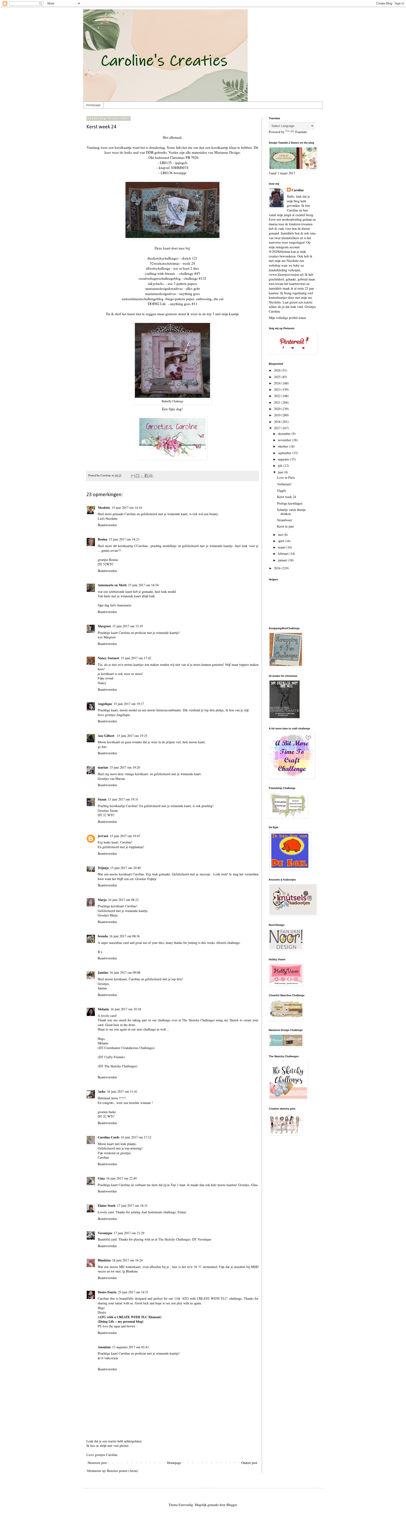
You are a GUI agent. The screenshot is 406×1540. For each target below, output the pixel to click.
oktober (283, 446)
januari (283, 560)
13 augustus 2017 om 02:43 (130, 1347)
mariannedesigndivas (160, 293)
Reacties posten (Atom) (122, 1470)
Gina (101, 1178)
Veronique (105, 1232)
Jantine (103, 972)
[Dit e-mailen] (133, 475)
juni (281, 472)
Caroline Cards (108, 1137)
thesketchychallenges (163, 258)
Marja (102, 899)
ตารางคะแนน (108, 1358)
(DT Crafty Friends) (111, 1057)
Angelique (105, 703)
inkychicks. (156, 283)
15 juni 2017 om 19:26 (124, 767)
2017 (277, 428)
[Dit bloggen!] (137, 475)
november (285, 440)
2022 (277, 396)
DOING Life (157, 303)
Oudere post (249, 1462)
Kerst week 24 (286, 496)
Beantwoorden (107, 525)
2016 (277, 568)
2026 (277, 370)
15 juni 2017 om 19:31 (123, 799)
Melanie (103, 1009)
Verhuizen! (284, 484)
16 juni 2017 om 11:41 (122, 1091)
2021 (277, 402)
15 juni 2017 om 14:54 (143, 585)
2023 (277, 389)
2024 (277, 383)
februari (283, 553)
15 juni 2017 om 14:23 (124, 539)
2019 (277, 415)
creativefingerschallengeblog (160, 278)
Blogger (231, 1504)
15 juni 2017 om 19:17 (128, 703)
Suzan (102, 799)
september (285, 453)
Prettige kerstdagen (289, 503)
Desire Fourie (107, 1292)
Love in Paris (286, 477)
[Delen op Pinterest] (150, 475)
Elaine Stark (107, 1205)
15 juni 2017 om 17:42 (136, 658)
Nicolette (104, 507)
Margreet (104, 626)
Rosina (102, 539)
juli (280, 465)
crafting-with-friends (160, 273)
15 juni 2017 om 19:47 (125, 836)
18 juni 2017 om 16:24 (127, 1260)
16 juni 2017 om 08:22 (123, 899)
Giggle (281, 490)
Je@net (103, 835)
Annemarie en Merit (112, 584)
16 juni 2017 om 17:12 (136, 1137)
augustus (284, 459)
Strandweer (284, 520)
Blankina (104, 1260)
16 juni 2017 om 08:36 (124, 936)
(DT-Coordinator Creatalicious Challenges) (126, 1048)
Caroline (298, 190)
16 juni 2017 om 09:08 (125, 972)
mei (281, 534)
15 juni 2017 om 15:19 (127, 626)
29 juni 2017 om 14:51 (133, 1292)
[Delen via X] (142, 475)
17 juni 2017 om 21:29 (129, 1233)
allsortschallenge (158, 268)
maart (282, 547)
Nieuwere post (97, 1462)
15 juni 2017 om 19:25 (132, 735)
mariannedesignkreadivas (164, 288)
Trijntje (103, 867)
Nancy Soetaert (108, 657)
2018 (277, 421)
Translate (301, 132)
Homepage (93, 105)
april (281, 541)
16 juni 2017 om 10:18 (125, 1009)
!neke (101, 1091)
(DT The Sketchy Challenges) (117, 1066)
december (285, 433)
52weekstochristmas (165, 263)
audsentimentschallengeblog (142, 298)
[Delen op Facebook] (146, 475)
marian (103, 767)
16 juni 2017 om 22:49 (121, 1178)
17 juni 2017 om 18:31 (132, 1205)
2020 (277, 408)
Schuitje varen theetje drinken (291, 511)
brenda (103, 936)
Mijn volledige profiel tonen (287, 317)
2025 (277, 377)
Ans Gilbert (106, 735)
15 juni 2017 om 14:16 (127, 507)
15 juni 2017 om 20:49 (125, 868)
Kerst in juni (285, 526)
